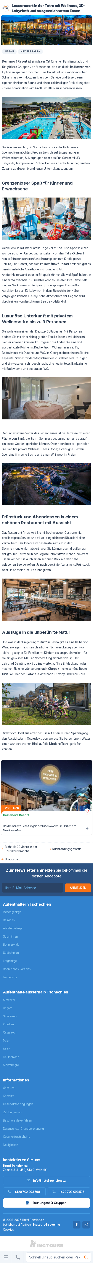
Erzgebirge (10, 961)
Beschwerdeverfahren (17, 1120)
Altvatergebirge (12, 928)
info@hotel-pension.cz (49, 1180)
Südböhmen (11, 952)
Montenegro (11, 1065)
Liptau (9, 51)
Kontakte (8, 1096)
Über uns (8, 1088)
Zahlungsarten (12, 1112)
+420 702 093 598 (27, 1192)
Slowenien (10, 1016)
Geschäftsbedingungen (18, 1104)
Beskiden (9, 920)
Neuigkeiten (10, 1145)
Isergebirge (10, 977)
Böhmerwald (11, 944)
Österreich (10, 1032)
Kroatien (8, 1024)
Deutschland (11, 1057)
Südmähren (10, 936)
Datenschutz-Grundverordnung (23, 1128)
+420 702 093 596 (72, 1192)
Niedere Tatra (30, 51)
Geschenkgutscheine (16, 1136)
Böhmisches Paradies (17, 969)
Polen (6, 1040)
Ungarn (7, 1008)
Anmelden (78, 888)
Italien (6, 1049)
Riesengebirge (12, 912)
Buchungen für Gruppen (49, 1203)
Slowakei (9, 1000)
